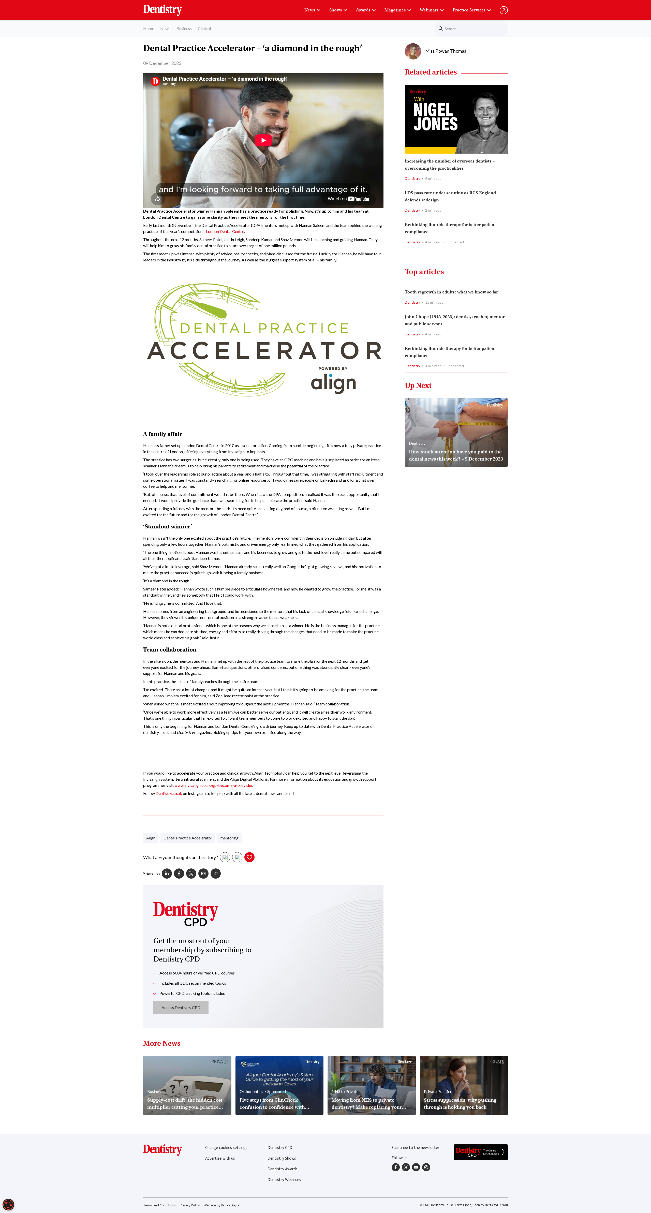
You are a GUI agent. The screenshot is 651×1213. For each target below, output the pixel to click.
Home (148, 28)
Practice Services (469, 10)
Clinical (204, 28)
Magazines (395, 10)
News (309, 10)
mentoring (229, 837)
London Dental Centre (225, 231)
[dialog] (8, 1204)
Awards (363, 10)
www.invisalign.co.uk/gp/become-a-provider (213, 785)
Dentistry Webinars (284, 1179)
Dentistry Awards (283, 1169)
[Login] (504, 10)
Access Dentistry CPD (180, 1007)
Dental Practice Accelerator (188, 837)
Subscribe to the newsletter (415, 1147)
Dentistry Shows (282, 1158)
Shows (335, 10)
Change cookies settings (226, 1147)
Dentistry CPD (280, 1147)
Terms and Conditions (159, 1205)
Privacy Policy (190, 1205)
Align (150, 837)
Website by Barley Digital (222, 1205)
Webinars (429, 10)
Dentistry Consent (168, 7)
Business (184, 28)
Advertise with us (220, 1158)
